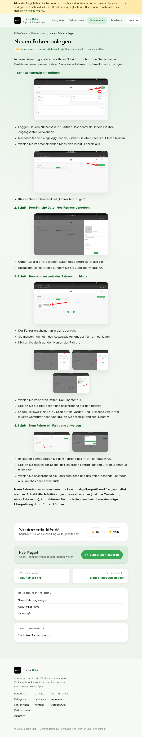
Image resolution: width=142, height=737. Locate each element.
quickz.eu (133, 20)
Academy (116, 20)
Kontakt (39, 704)
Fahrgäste (58, 20)
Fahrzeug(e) (25, 613)
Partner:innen (97, 20)
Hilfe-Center (21, 33)
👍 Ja (95, 532)
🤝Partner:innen (25, 49)
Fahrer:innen (76, 20)
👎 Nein (113, 532)
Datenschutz (58, 704)
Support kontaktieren (104, 554)
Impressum (57, 699)
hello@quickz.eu (34, 10)
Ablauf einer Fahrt (28, 606)
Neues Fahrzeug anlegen (32, 600)
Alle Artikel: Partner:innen (32, 635)
